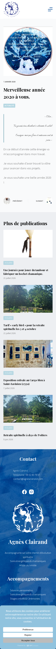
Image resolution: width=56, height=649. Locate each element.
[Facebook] (24, 492)
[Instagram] (31, 492)
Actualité (9, 105)
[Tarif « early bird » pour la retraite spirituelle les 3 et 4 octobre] (28, 299)
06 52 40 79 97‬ (33, 475)
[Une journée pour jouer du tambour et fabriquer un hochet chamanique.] (28, 244)
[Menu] (50, 9)
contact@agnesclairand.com (28, 479)
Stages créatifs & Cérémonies (25, 598)
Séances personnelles (21, 590)
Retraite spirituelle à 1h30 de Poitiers (25, 435)
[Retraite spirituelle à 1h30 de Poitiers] (28, 409)
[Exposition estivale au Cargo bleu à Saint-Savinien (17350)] (28, 354)
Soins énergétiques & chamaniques (28, 594)
